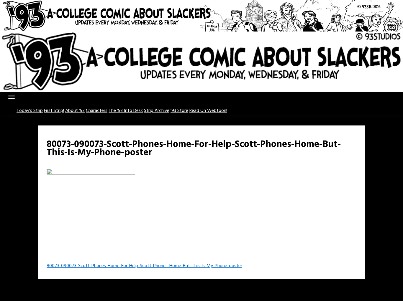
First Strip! (54, 111)
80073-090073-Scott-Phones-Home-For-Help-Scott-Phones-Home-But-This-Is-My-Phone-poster (144, 266)
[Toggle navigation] (11, 97)
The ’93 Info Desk (126, 111)
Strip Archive (156, 111)
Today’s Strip (30, 111)
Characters (96, 111)
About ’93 (75, 111)
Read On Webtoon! (208, 111)
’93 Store (179, 111)
